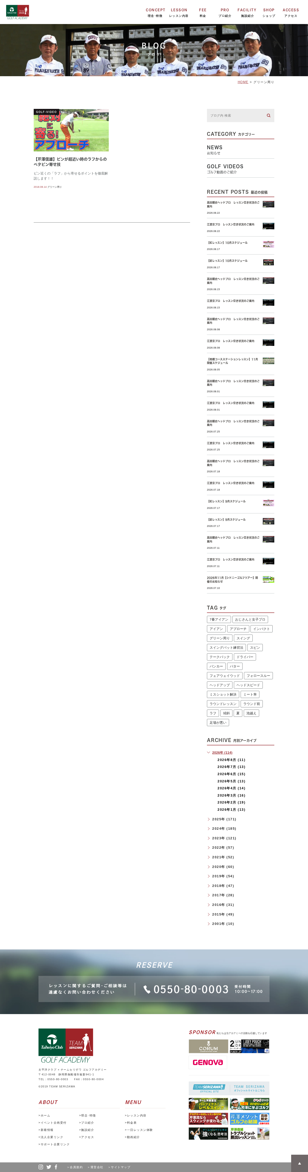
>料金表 (131, 1122)
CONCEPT (156, 10)
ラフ (213, 713)
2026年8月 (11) (231, 760)
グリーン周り (54, 187)
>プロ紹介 (86, 1122)
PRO (225, 10)
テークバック (220, 657)
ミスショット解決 (223, 694)
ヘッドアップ (220, 685)
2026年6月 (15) (231, 774)
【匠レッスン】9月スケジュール (226, 519)
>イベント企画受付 (52, 1122)
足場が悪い (218, 722)
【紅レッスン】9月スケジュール (226, 501)
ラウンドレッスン (223, 704)
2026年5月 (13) (231, 781)
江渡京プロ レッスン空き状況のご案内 (230, 224)
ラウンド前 (251, 704)
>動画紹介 (132, 1137)
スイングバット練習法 (226, 647)
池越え (251, 713)
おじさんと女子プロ (250, 619)
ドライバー (245, 657)
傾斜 (226, 713)
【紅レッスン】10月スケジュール (227, 242)
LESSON (179, 10)
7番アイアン (219, 619)
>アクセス (86, 1137)
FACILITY (246, 10)
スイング (243, 638)
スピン (255, 647)
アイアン (216, 629)
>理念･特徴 (87, 1115)
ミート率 (250, 694)
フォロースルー (258, 676)
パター (235, 666)
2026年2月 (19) (231, 802)
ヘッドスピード (248, 685)
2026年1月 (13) (231, 809)
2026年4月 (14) (231, 788)
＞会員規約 (76, 1167)
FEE (203, 10)
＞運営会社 (97, 1167)
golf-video (46, 112)
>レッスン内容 (136, 1115)
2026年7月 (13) (231, 767)
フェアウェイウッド (225, 676)
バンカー (216, 666)
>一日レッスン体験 (139, 1130)
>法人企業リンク (50, 1137)
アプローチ (238, 629)
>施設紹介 (86, 1130)
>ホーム (44, 1115)
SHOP (269, 10)
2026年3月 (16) (231, 795)
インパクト (261, 629)
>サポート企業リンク (54, 1144)
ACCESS (291, 10)
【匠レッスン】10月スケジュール (227, 260)
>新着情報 (46, 1130)
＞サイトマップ (119, 1167)
